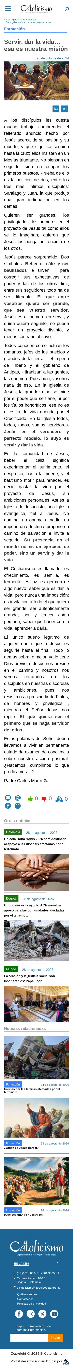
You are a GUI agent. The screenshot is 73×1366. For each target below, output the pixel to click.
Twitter (42, 1314)
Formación (14, 29)
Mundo (11, 969)
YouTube (54, 1314)
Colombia (13, 832)
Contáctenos (25, 1299)
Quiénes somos (27, 1294)
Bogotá (11, 898)
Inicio (7, 19)
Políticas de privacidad (31, 1303)
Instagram (31, 1314)
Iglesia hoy (18, 19)
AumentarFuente (56, 108)
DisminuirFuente (64, 108)
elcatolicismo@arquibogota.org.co (38, 1287)
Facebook (19, 1314)
